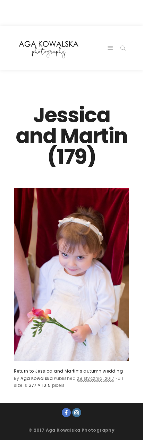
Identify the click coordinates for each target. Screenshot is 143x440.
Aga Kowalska (36, 378)
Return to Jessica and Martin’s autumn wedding (68, 371)
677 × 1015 (39, 385)
